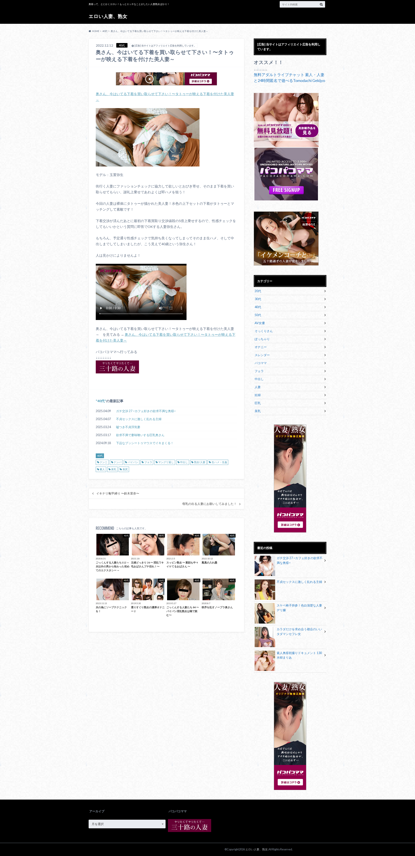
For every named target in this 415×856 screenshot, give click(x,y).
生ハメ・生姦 (219, 462)
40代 (101, 401)
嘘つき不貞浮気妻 (128, 427)
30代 (258, 299)
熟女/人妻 (199, 462)
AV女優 (260, 323)
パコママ (261, 363)
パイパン (133, 462)
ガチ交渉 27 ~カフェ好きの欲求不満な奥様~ (146, 411)
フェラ (148, 462)
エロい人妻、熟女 (108, 16)
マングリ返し (166, 462)
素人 (102, 469)
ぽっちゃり (262, 339)
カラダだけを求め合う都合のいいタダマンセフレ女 (299, 631)
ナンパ (117, 462)
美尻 (125, 469)
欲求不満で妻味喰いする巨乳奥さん (140, 435)
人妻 (258, 387)
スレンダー (262, 355)
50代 (258, 315)
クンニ (103, 462)
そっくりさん (264, 331)
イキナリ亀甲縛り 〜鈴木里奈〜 (117, 493)
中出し (184, 462)
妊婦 (258, 395)
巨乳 (258, 403)
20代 (258, 291)
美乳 (113, 469)
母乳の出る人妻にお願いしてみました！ (209, 504)
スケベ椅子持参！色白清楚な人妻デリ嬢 (299, 607)
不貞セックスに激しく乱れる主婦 (138, 419)
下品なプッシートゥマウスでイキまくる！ (145, 443)
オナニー (261, 347)
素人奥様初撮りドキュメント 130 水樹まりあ (299, 655)
